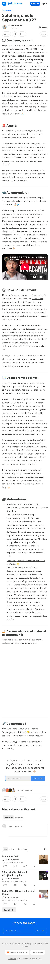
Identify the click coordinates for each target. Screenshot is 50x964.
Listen (44, 27)
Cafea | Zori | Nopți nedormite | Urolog (18, 892)
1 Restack (28, 790)
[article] (25, 861)
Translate (8, 11)
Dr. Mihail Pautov (15, 26)
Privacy (28, 943)
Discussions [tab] (22, 849)
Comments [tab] (8, 817)
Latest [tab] (11, 849)
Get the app (37, 952)
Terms (35, 943)
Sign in (44, 3)
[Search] (45, 849)
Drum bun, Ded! (10, 856)
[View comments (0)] (14, 34)
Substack (12, 958)
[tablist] (13, 817)
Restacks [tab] (19, 817)
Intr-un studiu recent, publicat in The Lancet (23, 399)
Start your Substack (18, 952)
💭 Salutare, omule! (10, 859)
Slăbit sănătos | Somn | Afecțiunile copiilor (14, 874)
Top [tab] (5, 849)
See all (7, 910)
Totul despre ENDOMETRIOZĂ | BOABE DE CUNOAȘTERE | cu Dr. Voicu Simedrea (27, 508)
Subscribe (35, 3)
